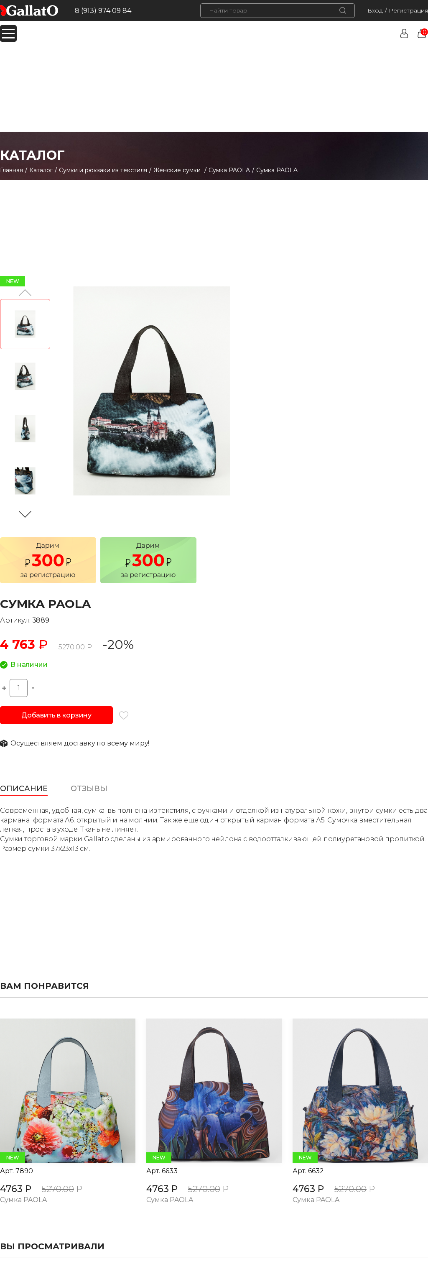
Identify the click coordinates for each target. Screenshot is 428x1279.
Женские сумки (177, 170)
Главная (11, 170)
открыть (58, 1091)
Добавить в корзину (56, 715)
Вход (375, 10)
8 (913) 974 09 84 (103, 11)
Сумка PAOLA (229, 170)
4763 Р (15, 1189)
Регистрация (408, 10)
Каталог (41, 170)
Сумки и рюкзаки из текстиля (103, 170)
